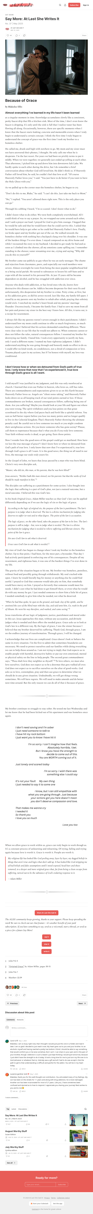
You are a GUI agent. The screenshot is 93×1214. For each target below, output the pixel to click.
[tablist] (15, 1019)
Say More (9, 15)
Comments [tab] (11, 1020)
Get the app (57, 1203)
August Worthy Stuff (16, 1131)
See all (10, 1163)
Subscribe (74, 5)
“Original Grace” (16, 966)
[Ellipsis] (86, 1040)
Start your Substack (40, 1203)
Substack (35, 1209)
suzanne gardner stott (18, 1074)
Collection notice (63, 1198)
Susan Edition (10, 1134)
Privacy (47, 1198)
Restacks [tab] (20, 1020)
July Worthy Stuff (14, 1147)
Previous (14, 1003)
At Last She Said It (17, 28)
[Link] (2, 100)
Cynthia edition (11, 1150)
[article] (46, 1120)
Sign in (86, 5)
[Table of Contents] (2, 607)
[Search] (60, 5)
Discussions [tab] (22, 1109)
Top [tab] (8, 1109)
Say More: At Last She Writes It (21, 1115)
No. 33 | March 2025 (13, 1118)
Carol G (13, 1041)
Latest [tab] (13, 1109)
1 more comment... (12, 1098)
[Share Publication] (65, 5)
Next (81, 1003)
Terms (53, 1198)
